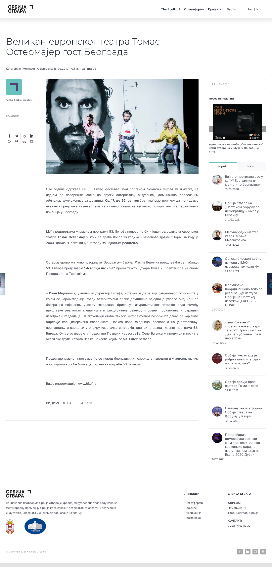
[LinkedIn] (31, 136)
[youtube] (263, 551)
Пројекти (190, 507)
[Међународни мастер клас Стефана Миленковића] (217, 233)
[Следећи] (263, 129)
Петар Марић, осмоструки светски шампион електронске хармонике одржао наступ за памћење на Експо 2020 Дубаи (242, 445)
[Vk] (24, 141)
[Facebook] (9, 136)
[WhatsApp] (9, 141)
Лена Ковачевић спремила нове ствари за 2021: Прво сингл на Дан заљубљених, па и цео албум (243, 330)
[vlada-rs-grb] (10, 520)
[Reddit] (24, 136)
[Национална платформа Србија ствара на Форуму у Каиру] (217, 409)
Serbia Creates (23, 100)
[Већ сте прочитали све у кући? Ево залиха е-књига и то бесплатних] (217, 177)
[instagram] (255, 551)
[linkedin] (247, 551)
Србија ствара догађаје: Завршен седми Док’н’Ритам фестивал (232, 146)
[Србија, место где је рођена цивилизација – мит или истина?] (217, 356)
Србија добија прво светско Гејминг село (241, 384)
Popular (223, 166)
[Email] (31, 141)
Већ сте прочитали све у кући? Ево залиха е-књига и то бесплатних (244, 180)
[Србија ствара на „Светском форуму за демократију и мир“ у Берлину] (217, 204)
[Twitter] (17, 136)
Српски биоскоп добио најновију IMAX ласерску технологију (243, 262)
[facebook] (240, 551)
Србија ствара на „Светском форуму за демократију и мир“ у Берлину (242, 209)
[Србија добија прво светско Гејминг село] (217, 383)
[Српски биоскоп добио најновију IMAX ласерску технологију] (217, 259)
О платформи (193, 503)
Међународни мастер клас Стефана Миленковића (241, 236)
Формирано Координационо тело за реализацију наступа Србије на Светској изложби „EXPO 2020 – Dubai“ (243, 295)
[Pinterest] (16, 141)
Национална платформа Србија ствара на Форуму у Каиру (243, 412)
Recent (252, 166)
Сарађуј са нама (239, 525)
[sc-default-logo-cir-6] (20, 7)
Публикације (192, 512)
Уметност (28, 68)
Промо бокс (192, 517)
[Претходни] (212, 129)
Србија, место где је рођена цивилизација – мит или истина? (242, 359)
